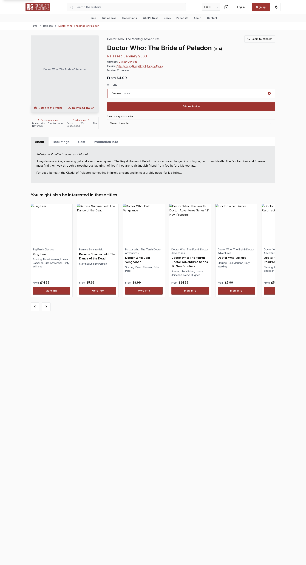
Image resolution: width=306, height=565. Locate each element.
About (197, 17)
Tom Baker (188, 271)
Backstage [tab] (61, 142)
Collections (129, 17)
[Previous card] (35, 307)
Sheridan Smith (272, 270)
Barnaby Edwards (128, 61)
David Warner (51, 259)
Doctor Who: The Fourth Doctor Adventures (189, 251)
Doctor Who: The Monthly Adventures (133, 39)
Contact (212, 17)
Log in (241, 7)
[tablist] (153, 141)
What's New (150, 17)
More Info (52, 290)
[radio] (191, 93)
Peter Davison (124, 66)
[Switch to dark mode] (276, 7)
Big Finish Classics (43, 249)
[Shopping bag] (226, 7)
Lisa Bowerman (54, 262)
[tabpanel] (153, 164)
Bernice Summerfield (91, 249)
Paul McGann (235, 262)
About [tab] (39, 142)
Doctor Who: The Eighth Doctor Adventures (236, 251)
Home (92, 17)
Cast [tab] (81, 142)
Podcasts (182, 17)
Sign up (261, 7)
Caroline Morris (155, 66)
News (167, 17)
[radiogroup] (191, 93)
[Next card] (46, 307)
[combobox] (191, 123)
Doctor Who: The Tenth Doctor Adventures (143, 251)
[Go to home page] (38, 7)
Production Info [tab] (106, 142)
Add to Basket (191, 106)
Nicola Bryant (139, 66)
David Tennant (143, 267)
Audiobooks (109, 17)
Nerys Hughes (191, 274)
